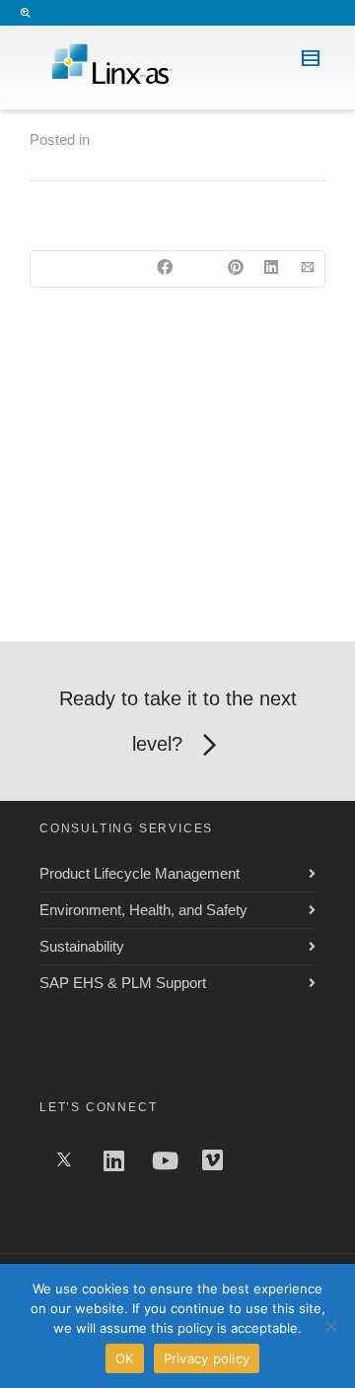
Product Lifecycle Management (139, 873)
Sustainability (81, 946)
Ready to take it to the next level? (178, 721)
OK (124, 1358)
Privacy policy (207, 1358)
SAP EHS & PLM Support (122, 982)
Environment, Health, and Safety (143, 909)
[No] (330, 1326)
